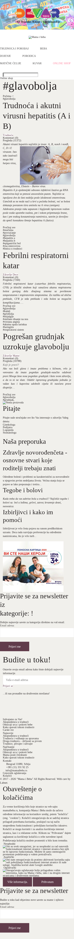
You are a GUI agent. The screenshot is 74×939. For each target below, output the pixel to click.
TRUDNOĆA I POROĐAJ (14, 48)
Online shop (62, 63)
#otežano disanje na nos (15, 319)
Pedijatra (7, 427)
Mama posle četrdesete (15, 755)
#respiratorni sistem (13, 329)
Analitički (8, 857)
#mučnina (8, 230)
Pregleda (12, 140)
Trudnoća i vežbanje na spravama (21, 738)
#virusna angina (11, 321)
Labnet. (4, 782)
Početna (8, 96)
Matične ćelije (10, 63)
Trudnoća (8, 135)
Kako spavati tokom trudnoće (18, 727)
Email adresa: (7, 625)
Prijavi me (15, 646)
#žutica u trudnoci (12, 248)
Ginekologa (9, 424)
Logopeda (8, 430)
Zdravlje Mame (11, 355)
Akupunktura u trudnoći (16, 722)
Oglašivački (10, 867)
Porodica (29, 56)
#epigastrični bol (12, 243)
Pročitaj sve (9, 227)
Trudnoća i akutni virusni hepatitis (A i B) (36, 116)
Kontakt (7, 760)
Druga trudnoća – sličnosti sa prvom (22, 741)
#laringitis (8, 327)
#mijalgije (8, 316)
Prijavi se (8, 686)
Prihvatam (47, 881)
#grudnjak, (8, 399)
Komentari (10, 137)
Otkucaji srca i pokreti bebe (17, 724)
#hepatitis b (9, 240)
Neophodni (9, 843)
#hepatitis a (9, 238)
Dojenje (5, 56)
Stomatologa (9, 432)
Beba (43, 48)
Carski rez (8, 730)
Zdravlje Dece (10, 274)
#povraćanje (9, 232)
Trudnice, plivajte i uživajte (18, 743)
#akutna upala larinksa (15, 324)
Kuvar (37, 63)
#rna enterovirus (11, 246)
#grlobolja (8, 313)
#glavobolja (9, 98)
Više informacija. (17, 881)
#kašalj (6, 311)
